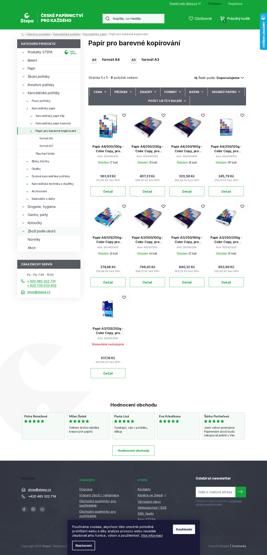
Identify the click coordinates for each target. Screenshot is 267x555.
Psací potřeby (41, 101)
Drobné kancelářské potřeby (51, 176)
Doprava (85, 489)
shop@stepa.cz (38, 292)
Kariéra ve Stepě (150, 495)
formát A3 (46, 146)
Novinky (34, 239)
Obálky (36, 169)
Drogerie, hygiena (42, 207)
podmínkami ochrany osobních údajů (219, 503)
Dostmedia (239, 546)
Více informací (152, 535)
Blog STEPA (147, 519)
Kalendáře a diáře (43, 199)
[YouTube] (42, 509)
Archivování (39, 191)
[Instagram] (33, 509)
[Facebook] (24, 509)
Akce (32, 248)
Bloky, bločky (40, 161)
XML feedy (146, 514)
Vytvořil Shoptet (218, 546)
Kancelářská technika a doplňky (53, 184)
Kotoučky (35, 223)
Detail (108, 191)
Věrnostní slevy (149, 502)
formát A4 (46, 138)
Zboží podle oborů (42, 231)
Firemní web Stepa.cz (183, 3)
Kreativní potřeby (41, 85)
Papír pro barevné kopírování (56, 131)
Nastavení (83, 545)
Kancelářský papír (43, 108)
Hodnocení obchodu (133, 451)
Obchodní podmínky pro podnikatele (97, 514)
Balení (32, 60)
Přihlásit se (240, 492)
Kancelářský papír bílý (50, 116)
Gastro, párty (38, 215)
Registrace (235, 3)
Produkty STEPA (40, 52)
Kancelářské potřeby (44, 93)
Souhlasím (184, 529)
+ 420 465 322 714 (41, 281)
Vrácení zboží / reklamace (99, 495)
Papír (31, 68)
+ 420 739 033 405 (42, 285)
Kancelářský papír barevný (53, 123)
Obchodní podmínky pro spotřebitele (97, 503)
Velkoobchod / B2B (152, 508)
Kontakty (144, 489)
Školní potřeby (39, 77)
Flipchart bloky (45, 153)
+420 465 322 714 (42, 497)
